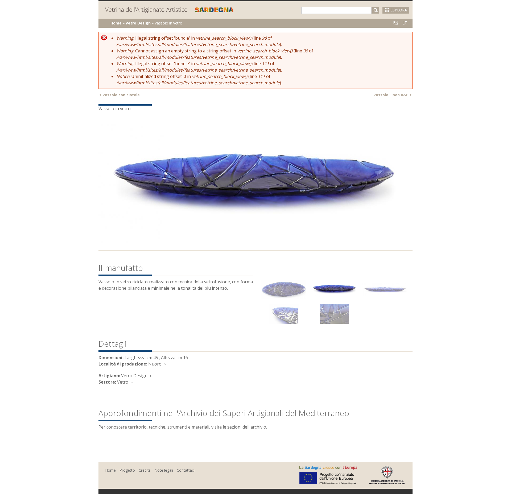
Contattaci (186, 470)
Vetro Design (138, 23)
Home (116, 23)
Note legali (163, 470)
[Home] (169, 11)
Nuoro (155, 364)
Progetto (127, 470)
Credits (145, 470)
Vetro (122, 382)
